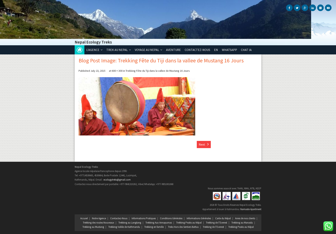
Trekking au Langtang (129, 222)
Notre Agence (99, 218)
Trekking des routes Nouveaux (98, 222)
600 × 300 (117, 70)
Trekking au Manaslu (242, 222)
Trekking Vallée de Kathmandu (124, 227)
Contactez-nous (197, 50)
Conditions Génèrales (171, 218)
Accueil (79, 49)
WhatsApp (229, 50)
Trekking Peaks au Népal (189, 222)
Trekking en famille (154, 227)
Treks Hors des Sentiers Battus (183, 227)
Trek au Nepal (117, 50)
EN (216, 50)
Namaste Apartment (250, 209)
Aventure (173, 50)
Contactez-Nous (118, 218)
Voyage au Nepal (147, 50)
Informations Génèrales (199, 218)
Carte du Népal (223, 218)
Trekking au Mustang (93, 227)
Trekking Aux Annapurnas (158, 222)
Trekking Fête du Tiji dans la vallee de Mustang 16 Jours (158, 70)
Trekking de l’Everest (216, 222)
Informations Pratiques (144, 218)
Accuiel (84, 218)
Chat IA (246, 50)
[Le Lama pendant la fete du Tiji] (137, 106)
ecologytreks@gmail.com (117, 179)
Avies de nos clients (245, 218)
